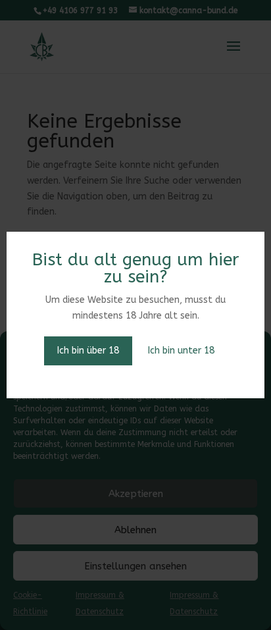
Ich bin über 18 (88, 350)
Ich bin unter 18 (181, 350)
